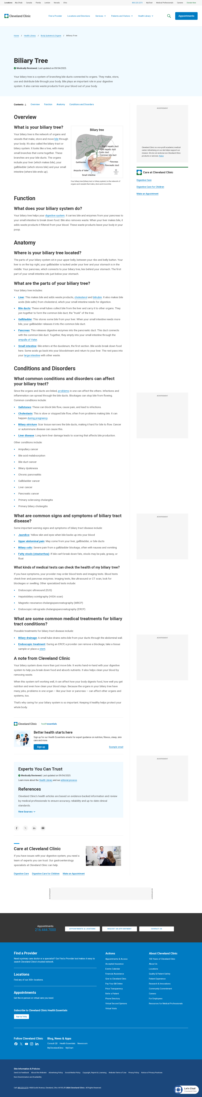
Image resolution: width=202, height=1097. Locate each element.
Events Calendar (112, 969)
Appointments (186, 15)
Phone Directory (112, 998)
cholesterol (80, 297)
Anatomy (61, 104)
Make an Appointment (147, 193)
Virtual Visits (111, 1008)
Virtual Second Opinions (116, 1003)
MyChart (149, 3)
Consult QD (52, 1043)
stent (42, 648)
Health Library (30, 36)
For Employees (155, 998)
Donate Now (191, 3)
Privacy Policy (133, 1073)
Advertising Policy (56, 1073)
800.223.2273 (137, 3)
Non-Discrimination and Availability (27, 1077)
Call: (21, 1088)
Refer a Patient (112, 993)
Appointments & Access (116, 959)
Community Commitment (160, 988)
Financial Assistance (114, 974)
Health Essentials (67, 1043)
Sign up (41, 746)
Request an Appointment (119, 929)
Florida (38, 3)
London (47, 3)
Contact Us (156, 929)
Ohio (65, 3)
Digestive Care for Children (150, 187)
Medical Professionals (164, 3)
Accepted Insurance (114, 964)
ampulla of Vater (27, 339)
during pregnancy (37, 418)
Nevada (57, 3)
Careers (180, 3)
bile (56, 139)
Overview (35, 104)
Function (48, 104)
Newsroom (83, 1043)
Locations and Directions (78, 16)
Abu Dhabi (18, 3)
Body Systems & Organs (51, 36)
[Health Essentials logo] (49, 724)
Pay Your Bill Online (114, 983)
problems (63, 390)
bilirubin (97, 297)
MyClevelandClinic (55, 1048)
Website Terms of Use (117, 1073)
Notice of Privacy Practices (151, 1073)
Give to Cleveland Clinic (115, 979)
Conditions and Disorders (81, 104)
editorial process (69, 780)
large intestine (32, 355)
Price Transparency (114, 988)
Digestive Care (144, 180)
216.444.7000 (45, 929)
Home (16, 36)
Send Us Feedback (21, 1073)
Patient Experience (157, 979)
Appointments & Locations (82, 929)
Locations (153, 969)
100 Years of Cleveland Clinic (162, 959)
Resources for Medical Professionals (166, 1003)
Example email (116, 747)
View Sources (25, 811)
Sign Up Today (21, 1017)
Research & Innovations (160, 983)
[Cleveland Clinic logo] (25, 724)
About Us (153, 964)
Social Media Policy (72, 1073)
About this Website (38, 1073)
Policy (161, 156)
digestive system (55, 215)
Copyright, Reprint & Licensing (94, 1073)
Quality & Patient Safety (159, 974)
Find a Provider (55, 16)
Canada (29, 3)
